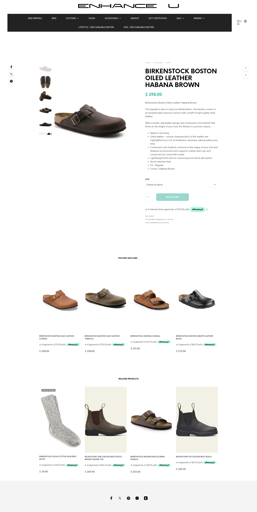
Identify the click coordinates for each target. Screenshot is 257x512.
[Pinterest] (11, 81)
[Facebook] (11, 67)
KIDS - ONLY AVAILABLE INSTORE (139, 27)
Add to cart (172, 197)
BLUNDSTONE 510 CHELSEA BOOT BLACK (194, 456)
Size (147, 179)
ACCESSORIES (111, 18)
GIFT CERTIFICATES (158, 18)
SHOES (92, 18)
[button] (239, 21)
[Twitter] (11, 74)
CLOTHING (71, 18)
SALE (179, 18)
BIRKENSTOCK (161, 219)
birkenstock (155, 223)
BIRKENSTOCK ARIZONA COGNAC (145, 336)
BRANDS (198, 18)
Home (147, 63)
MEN (54, 18)
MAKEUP (135, 18)
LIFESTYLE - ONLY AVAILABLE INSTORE (96, 27)
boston (165, 223)
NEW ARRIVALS (35, 18)
